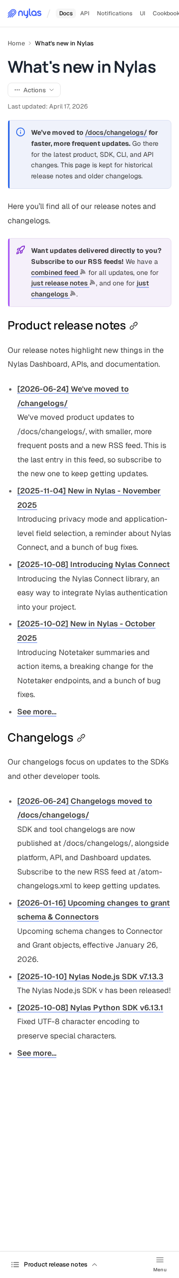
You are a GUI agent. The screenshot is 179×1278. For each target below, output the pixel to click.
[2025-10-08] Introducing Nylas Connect (93, 564)
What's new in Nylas (64, 43)
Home (16, 43)
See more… (36, 712)
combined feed (55, 272)
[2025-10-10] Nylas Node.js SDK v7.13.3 (90, 977)
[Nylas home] (25, 13)
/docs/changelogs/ (116, 132)
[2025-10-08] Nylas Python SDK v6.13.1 (90, 1008)
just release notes (60, 283)
